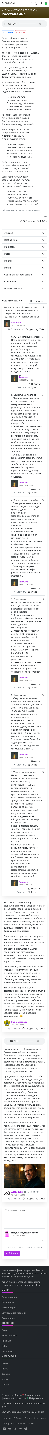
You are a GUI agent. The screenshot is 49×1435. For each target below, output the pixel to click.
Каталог (6, 1384)
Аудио (6, 10)
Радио (5, 1330)
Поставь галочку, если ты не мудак (25, 1247)
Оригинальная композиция (18, 274)
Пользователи (9, 1297)
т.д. (37, 736)
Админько (30, 1395)
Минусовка (10, 246)
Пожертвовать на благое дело (18, 1423)
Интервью (7, 1351)
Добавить (13, 1253)
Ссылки (28, 1418)
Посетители (8, 1302)
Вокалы (20, 32)
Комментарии (9, 1307)
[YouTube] (4, 1429)
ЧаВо (4, 1346)
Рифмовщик (8, 1318)
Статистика (10, 281)
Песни (5, 1363)
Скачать (9, 32)
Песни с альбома (13, 288)
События (17, 1418)
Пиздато (29, 221)
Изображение (11, 239)
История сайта (9, 1335)
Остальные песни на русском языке (21, 210)
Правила (6, 1340)
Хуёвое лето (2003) (25, 10)
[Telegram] (25, 1429)
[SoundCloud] (20, 1429)
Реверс (7, 253)
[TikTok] (15, 1429)
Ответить (15, 329)
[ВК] (9, 1429)
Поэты (5, 1368)
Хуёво (43, 221)
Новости (7, 1418)
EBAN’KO (10, 3)
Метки (7, 267)
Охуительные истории (14, 1312)
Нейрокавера (36, 1398)
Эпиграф (8, 232)
